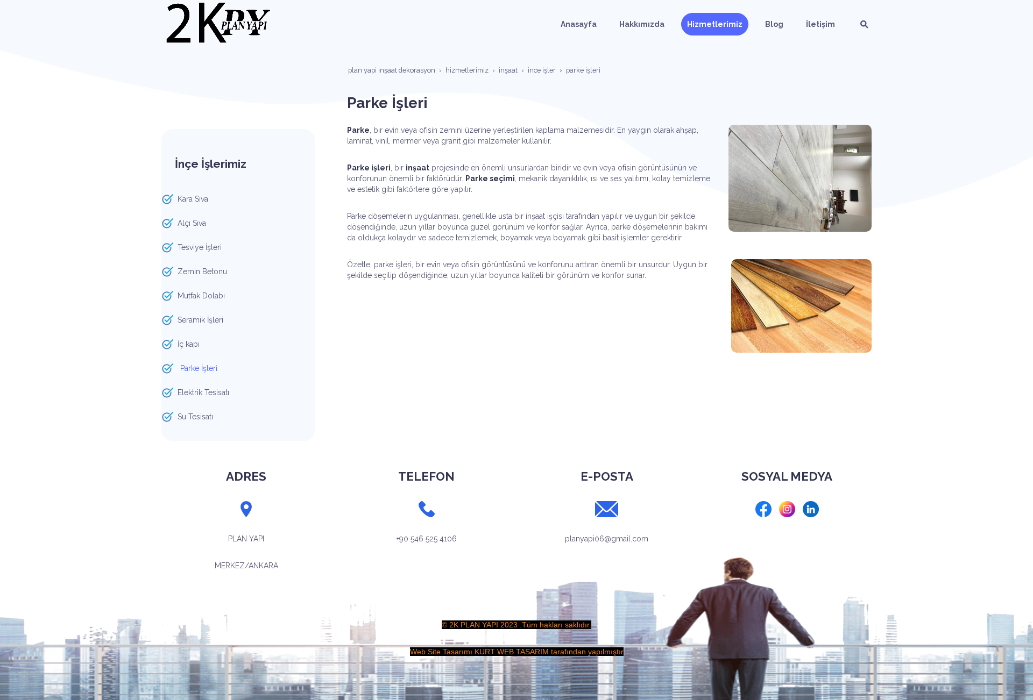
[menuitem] (579, 24)
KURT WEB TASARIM (512, 651)
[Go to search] (864, 24)
